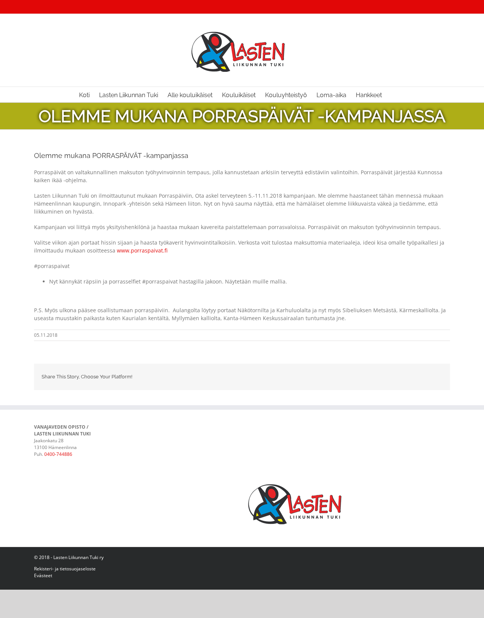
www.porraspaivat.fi (142, 250)
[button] (393, 94)
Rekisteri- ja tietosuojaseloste (65, 568)
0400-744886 (58, 454)
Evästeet (43, 575)
